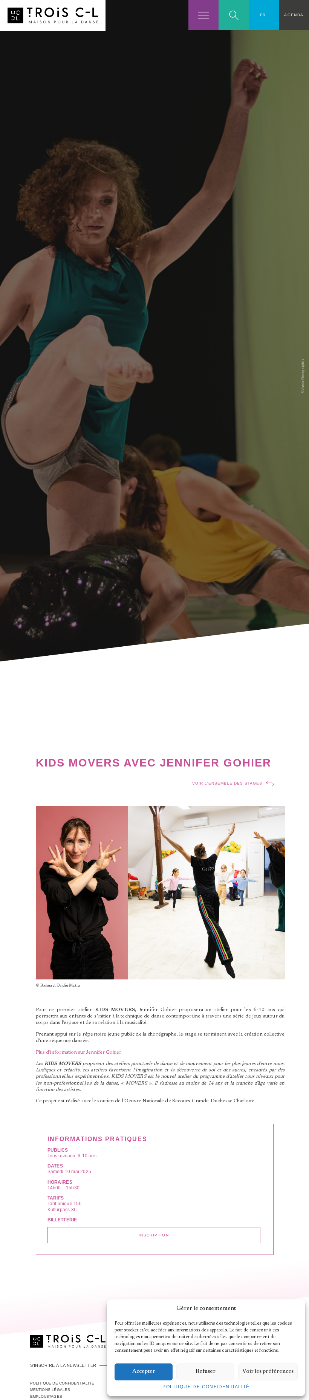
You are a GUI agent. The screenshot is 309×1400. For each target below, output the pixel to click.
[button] (294, 1309)
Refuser (206, 1371)
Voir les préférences (268, 1371)
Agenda (293, 15)
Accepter (143, 1371)
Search (234, 15)
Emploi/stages (46, 1396)
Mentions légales (50, 1390)
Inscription (154, 1235)
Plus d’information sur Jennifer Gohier (78, 1052)
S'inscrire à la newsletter (63, 1365)
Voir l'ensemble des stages (227, 783)
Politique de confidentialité (205, 1386)
